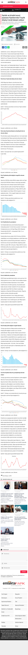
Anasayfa (3, 22)
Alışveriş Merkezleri (19, 605)
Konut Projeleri (18, 597)
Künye (16, 626)
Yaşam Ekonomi (5, 605)
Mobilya (3, 622)
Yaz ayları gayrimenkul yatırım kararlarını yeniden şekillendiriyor (20, 518)
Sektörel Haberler (19, 622)
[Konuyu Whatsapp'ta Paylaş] (8, 47)
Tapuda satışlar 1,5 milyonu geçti (5, 539)
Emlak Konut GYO (5, 615)
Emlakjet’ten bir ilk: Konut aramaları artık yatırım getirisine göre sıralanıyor (7, 495)
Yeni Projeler (4, 594)
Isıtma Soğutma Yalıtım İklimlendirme (20, 617)
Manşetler (17, 594)
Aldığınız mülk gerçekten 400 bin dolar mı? (7, 517)
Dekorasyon (4, 597)
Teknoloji (3, 626)
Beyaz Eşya (17, 609)
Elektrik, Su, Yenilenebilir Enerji (7, 610)
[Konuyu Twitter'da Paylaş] (6, 47)
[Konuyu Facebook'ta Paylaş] (3, 47)
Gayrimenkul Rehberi (10, 22)
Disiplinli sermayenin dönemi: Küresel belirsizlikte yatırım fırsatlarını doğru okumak (20, 495)
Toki (16, 601)
